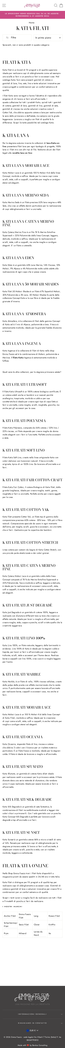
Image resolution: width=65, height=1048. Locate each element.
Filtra (13, 37)
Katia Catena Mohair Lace (14, 576)
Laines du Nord (38, 933)
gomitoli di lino (35, 105)
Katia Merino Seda (11, 202)
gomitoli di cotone (42, 79)
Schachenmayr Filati (10, 924)
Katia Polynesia (15, 427)
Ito (50, 933)
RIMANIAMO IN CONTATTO (32, 1023)
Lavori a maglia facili (25, 897)
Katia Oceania (9, 744)
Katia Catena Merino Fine (14, 232)
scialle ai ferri (12, 76)
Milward (22, 933)
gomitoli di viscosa (11, 108)
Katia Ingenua (9, 350)
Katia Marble (8, 681)
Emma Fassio (9, 354)
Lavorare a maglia (22, 119)
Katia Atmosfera (10, 321)
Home (31, 22)
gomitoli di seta (51, 105)
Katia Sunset (8, 839)
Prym (6, 933)
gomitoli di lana (10, 83)
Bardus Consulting (39, 1045)
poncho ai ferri (32, 76)
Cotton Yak (7, 112)
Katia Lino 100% (10, 645)
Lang (36, 915)
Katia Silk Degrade (11, 806)
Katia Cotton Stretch (48, 549)
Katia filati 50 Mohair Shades (16, 291)
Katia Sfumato (9, 773)
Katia (42, 350)
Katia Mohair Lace (11, 172)
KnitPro (52, 924)
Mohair (43, 172)
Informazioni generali (32, 1014)
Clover (37, 924)
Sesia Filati (24, 924)
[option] (32, 14)
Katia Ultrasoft (15, 391)
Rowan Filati (54, 915)
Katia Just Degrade (11, 612)
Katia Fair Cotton (16, 487)
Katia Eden (7, 265)
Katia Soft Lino (14, 457)
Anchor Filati (10, 915)
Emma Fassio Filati (25, 916)
